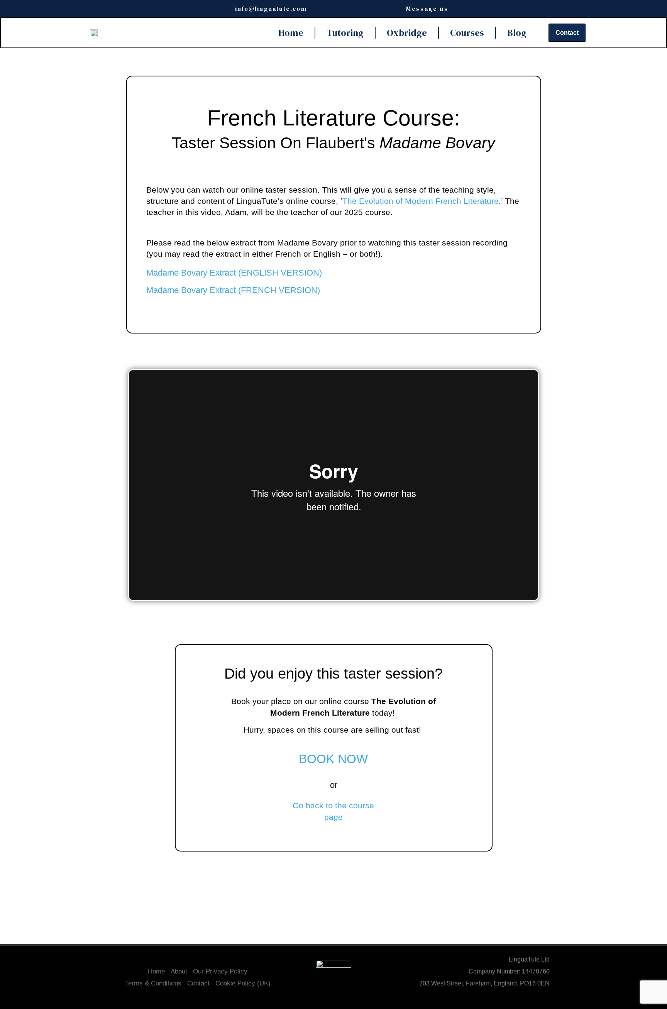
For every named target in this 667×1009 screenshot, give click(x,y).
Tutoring (345, 32)
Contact (198, 983)
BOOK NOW (333, 759)
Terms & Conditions (153, 983)
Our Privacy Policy (220, 971)
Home (290, 32)
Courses (467, 32)
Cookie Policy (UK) (243, 983)
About (179, 971)
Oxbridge (407, 32)
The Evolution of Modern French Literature (420, 200)
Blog (516, 32)
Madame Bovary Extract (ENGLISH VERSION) (234, 273)
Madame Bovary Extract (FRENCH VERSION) (233, 290)
